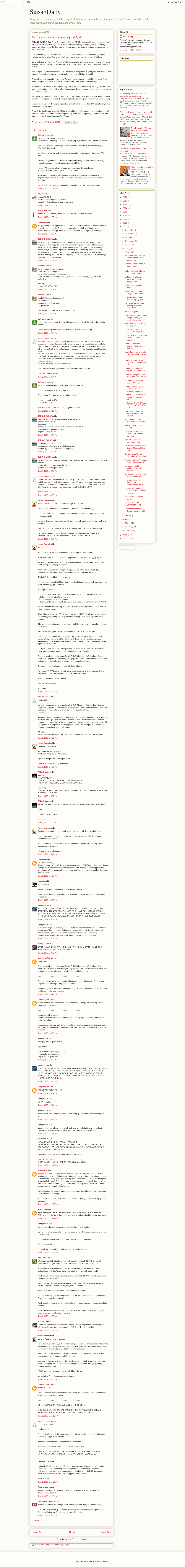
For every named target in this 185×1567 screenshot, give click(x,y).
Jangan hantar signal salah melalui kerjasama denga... (134, 388)
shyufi (40, 194)
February (129, 527)
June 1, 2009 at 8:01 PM (47, 919)
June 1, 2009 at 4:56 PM (47, 767)
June (127, 252)
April (127, 519)
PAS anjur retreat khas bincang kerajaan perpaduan (134, 305)
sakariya (41, 881)
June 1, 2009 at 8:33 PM (47, 1033)
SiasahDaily (45, 11)
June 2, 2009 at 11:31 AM (48, 1482)
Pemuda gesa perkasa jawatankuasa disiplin (135, 420)
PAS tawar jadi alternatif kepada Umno (135, 324)
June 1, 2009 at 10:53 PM (48, 1219)
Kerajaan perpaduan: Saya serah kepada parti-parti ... (134, 433)
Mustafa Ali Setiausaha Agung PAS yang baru (135, 369)
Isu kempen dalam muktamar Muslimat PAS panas (134, 468)
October (129, 237)
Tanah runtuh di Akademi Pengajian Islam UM (141, 129)
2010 (125, 223)
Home (72, 1532)
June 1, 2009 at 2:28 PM (47, 314)
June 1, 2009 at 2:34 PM (47, 333)
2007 (125, 539)
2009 (125, 227)
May (127, 516)
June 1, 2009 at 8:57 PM (47, 1060)
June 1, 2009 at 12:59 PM (48, 189)
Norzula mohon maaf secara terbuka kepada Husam (135, 490)
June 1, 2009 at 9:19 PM (47, 1093)
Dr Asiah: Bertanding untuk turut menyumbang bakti (134, 482)
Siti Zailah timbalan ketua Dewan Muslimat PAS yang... (135, 448)
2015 (125, 204)
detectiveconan (44, 338)
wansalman (42, 1170)
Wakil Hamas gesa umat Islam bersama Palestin (136, 375)
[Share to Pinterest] (77, 122)
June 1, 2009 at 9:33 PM (47, 1120)
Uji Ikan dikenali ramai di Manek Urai (135, 265)
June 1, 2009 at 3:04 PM (47, 377)
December (130, 230)
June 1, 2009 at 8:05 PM (47, 953)
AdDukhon (42, 1209)
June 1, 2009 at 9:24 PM (47, 1105)
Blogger (106, 1562)
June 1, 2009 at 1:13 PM (47, 205)
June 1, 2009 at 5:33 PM (47, 823)
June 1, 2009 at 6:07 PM (47, 876)
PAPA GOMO (43, 772)
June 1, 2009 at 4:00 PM (47, 692)
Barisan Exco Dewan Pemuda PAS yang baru (136, 455)
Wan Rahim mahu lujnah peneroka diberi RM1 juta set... (135, 413)
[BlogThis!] (69, 122)
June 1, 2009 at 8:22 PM (47, 994)
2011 (125, 219)
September (130, 241)
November (130, 234)
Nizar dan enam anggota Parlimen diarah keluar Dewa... (135, 354)
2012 (125, 216)
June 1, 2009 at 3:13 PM (47, 435)
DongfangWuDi (44, 958)
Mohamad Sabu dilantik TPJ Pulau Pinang (135, 272)
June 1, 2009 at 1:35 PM (47, 217)
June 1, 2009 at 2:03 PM (47, 261)
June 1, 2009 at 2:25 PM (47, 290)
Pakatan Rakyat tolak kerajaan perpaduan (134, 292)
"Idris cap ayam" (132, 311)
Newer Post (37, 1532)
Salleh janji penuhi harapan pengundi (136, 112)
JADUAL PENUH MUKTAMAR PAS (133, 504)
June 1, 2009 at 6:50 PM (47, 900)
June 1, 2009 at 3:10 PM (47, 411)
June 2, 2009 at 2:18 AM (47, 1331)
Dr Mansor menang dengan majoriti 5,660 (135, 510)
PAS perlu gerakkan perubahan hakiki (133, 441)
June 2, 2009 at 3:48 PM (47, 1515)
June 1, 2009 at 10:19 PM (48, 1165)
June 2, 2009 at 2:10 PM (47, 1496)
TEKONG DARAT (45, 239)
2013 (125, 212)
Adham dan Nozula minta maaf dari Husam (135, 475)
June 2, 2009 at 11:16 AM (48, 1416)
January (129, 530)
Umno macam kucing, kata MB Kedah (134, 381)
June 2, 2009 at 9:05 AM (47, 1379)
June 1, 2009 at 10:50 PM (48, 1204)
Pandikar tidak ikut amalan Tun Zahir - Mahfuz (134, 346)
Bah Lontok (43, 135)
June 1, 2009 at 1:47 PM (47, 234)
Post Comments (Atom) (77, 1539)
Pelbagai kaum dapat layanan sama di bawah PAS (136, 362)
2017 (125, 197)
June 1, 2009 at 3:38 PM (47, 495)
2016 (125, 201)
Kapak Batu (42, 211)
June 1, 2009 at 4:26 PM (47, 738)
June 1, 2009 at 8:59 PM (47, 1082)
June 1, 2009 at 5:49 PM (47, 854)
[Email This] (66, 122)
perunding (42, 266)
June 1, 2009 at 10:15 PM (48, 1134)
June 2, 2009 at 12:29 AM (48, 1253)
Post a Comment (41, 1521)
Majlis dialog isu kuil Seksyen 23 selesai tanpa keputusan (133, 95)
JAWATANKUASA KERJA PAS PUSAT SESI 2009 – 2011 (135, 405)
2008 (125, 535)
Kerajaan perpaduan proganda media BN (134, 330)
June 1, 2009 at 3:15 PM (47, 452)
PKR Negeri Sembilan (47, 1501)
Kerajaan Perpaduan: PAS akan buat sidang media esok (136, 337)
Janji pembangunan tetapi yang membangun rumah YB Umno (136, 317)
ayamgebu (42, 905)
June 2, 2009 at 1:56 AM (47, 1316)
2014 (125, 208)
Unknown (42, 222)
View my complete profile (130, 50)
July (127, 248)
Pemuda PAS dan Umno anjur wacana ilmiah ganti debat (135, 257)
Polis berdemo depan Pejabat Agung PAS (134, 298)
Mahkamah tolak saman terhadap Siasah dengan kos (135, 279)
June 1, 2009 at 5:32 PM (47, 796)
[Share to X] (72, 122)
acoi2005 (41, 1321)
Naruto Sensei (44, 500)
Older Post (106, 1532)
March (128, 523)
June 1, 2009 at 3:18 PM (47, 471)
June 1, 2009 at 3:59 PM (47, 539)
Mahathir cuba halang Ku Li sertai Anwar (142, 168)
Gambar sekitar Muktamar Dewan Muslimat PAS (136, 461)
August (128, 245)
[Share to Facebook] (74, 122)
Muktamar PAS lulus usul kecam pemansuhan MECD (135, 397)
